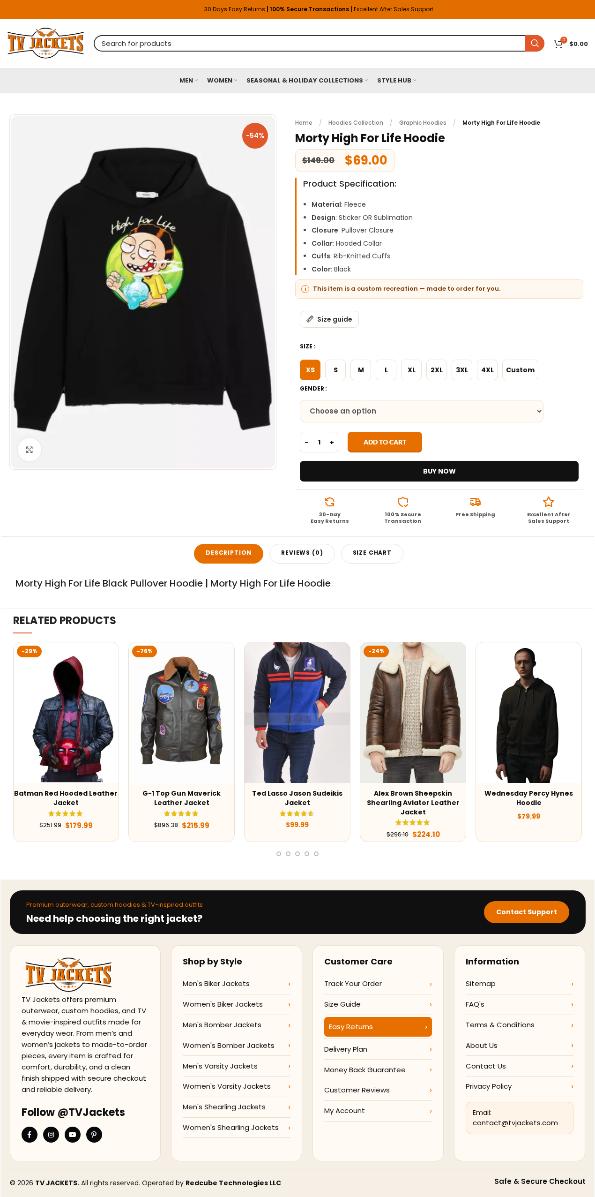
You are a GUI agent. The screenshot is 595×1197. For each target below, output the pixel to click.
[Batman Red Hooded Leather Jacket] (66, 712)
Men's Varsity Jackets (220, 1066)
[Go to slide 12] (297, 853)
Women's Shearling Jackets (231, 1127)
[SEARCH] (534, 43)
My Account (344, 1110)
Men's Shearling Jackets (224, 1107)
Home (303, 123)
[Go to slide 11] (288, 853)
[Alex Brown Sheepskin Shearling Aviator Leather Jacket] (413, 712)
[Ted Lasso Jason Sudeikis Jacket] (297, 712)
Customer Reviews (357, 1090)
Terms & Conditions (500, 1025)
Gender (312, 388)
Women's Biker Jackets (223, 1004)
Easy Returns (351, 1026)
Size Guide (342, 1004)
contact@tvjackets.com (515, 1123)
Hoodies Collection (355, 123)
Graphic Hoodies (422, 123)
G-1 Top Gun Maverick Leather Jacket (181, 798)
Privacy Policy (489, 1086)
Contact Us (486, 1066)
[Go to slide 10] (278, 853)
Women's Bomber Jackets (229, 1045)
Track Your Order (353, 983)
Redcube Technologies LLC (233, 1183)
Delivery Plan (345, 1049)
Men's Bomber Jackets (222, 1025)
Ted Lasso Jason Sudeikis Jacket (297, 798)
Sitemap (481, 983)
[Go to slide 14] (316, 853)
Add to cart (385, 442)
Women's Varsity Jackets (227, 1086)
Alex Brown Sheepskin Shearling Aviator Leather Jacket (413, 802)
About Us (482, 1045)
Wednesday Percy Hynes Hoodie (528, 798)
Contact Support (526, 912)
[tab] (228, 554)
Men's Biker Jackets (216, 983)
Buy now (439, 471)
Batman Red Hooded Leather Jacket (66, 798)
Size (306, 346)
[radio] (310, 370)
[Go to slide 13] (307, 853)
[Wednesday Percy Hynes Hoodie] (528, 712)
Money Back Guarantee (365, 1070)
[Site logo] (45, 42)
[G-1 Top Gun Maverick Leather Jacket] (181, 712)
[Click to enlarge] (29, 449)
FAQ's (475, 1004)
